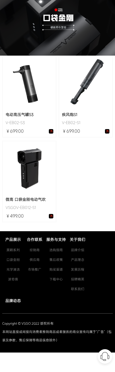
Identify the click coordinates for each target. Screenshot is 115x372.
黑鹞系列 (13, 250)
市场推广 (34, 269)
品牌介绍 (77, 250)
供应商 (35, 259)
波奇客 (13, 279)
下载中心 (56, 279)
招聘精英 (77, 279)
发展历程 (77, 269)
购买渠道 (56, 269)
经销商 (35, 250)
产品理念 (77, 259)
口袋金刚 (13, 259)
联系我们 (77, 289)
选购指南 (56, 250)
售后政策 (56, 259)
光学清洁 (13, 269)
